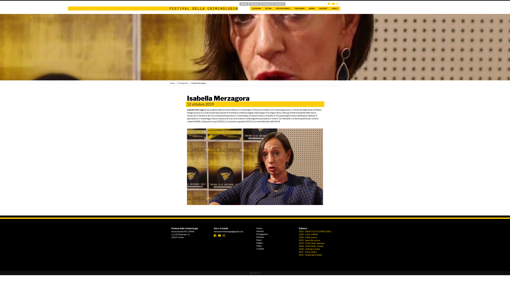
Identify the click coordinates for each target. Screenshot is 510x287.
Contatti (260, 248)
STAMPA (266, 4)
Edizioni (256, 8)
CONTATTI (279, 4)
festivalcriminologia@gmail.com (228, 231)
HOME (244, 4)
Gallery (323, 8)
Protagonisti (283, 8)
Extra (268, 8)
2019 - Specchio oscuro (309, 240)
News (312, 8)
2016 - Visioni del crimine (310, 255)
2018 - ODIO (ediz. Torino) (311, 246)
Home (172, 83)
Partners (300, 8)
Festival (259, 231)
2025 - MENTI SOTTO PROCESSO (315, 231)
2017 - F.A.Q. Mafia (308, 252)
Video (335, 8)
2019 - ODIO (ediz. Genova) (311, 243)
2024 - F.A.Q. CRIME (308, 234)
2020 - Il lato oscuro (308, 237)
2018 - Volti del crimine (309, 249)
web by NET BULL (255, 273)
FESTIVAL (254, 4)
